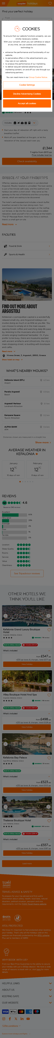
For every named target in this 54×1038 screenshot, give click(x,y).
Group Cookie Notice (38, 77)
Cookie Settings (27, 85)
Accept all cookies (27, 103)
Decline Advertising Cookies (27, 93)
